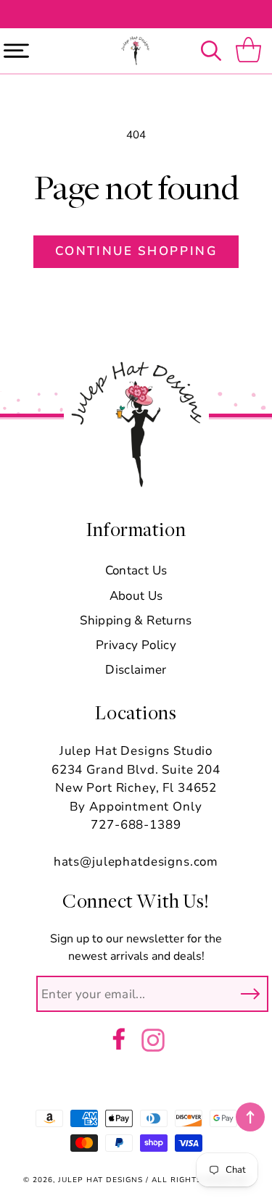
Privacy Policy (136, 645)
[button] (214, 50)
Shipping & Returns (135, 620)
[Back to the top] (250, 1116)
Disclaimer (135, 669)
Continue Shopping (136, 251)
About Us (136, 595)
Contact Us (136, 570)
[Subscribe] (250, 994)
